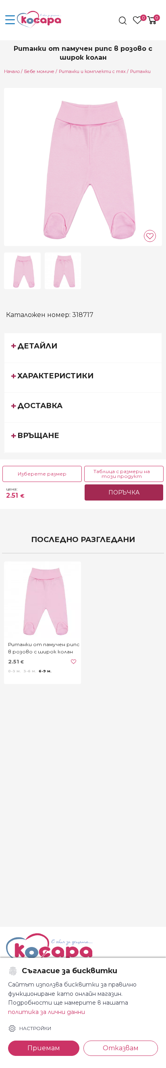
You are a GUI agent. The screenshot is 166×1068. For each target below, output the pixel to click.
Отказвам (121, 1048)
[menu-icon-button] (10, 20)
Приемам (43, 1048)
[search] (123, 21)
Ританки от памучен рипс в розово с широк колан (43, 648)
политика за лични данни (46, 1012)
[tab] (83, 348)
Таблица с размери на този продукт (121, 473)
